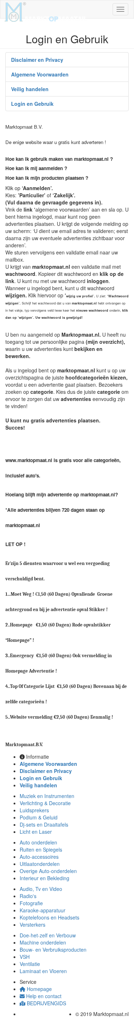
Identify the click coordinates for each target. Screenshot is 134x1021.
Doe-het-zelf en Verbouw (48, 935)
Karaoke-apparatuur (42, 910)
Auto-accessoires (39, 856)
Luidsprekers (34, 810)
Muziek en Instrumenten (47, 795)
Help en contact (43, 996)
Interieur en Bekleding (44, 878)
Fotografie (31, 903)
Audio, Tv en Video (41, 888)
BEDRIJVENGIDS (45, 1003)
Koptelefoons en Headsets (49, 917)
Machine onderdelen (43, 942)
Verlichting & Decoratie (45, 803)
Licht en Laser (36, 831)
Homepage (38, 988)
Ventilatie (30, 963)
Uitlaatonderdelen (40, 863)
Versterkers (32, 924)
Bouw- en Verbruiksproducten (53, 949)
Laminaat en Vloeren (43, 971)
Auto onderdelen (38, 842)
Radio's (28, 895)
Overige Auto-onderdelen (48, 870)
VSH (25, 956)
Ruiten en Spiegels (41, 849)
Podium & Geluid (39, 817)
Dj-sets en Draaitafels (44, 824)
